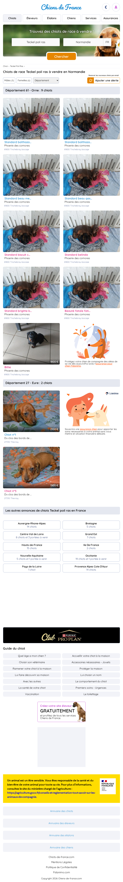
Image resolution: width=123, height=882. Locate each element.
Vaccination (32, 694)
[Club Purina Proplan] (61, 635)
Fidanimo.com (61, 872)
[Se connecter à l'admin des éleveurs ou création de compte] (116, 7)
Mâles (9, 80)
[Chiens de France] (61, 7)
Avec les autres (32, 681)
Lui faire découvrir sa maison (32, 675)
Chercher (61, 56)
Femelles (24, 80)
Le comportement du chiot (91, 681)
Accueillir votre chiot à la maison (91, 655)
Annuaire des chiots (61, 811)
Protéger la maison (91, 668)
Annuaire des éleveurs (61, 823)
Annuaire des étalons (61, 835)
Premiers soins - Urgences (91, 687)
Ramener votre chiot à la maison (32, 668)
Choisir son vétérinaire (32, 662)
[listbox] (107, 42)
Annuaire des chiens (61, 847)
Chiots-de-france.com (61, 857)
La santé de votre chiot (32, 687)
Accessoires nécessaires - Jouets (91, 662)
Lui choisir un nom (91, 675)
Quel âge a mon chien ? (32, 655)
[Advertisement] (61, 601)
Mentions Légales (61, 862)
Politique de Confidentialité (61, 867)
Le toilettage (91, 694)
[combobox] (36, 42)
